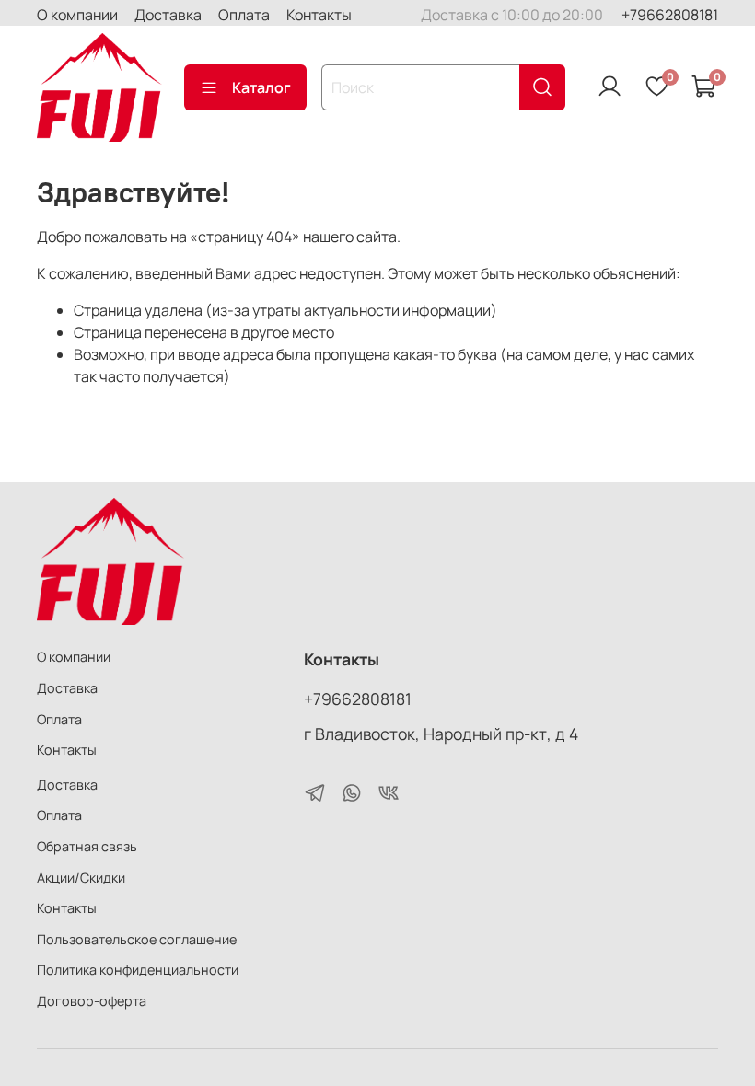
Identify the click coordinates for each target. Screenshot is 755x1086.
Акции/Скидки (81, 877)
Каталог (261, 87)
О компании (77, 15)
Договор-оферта (91, 1001)
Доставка (168, 15)
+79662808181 (669, 15)
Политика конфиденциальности (137, 969)
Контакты (319, 15)
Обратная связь (87, 846)
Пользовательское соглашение (137, 939)
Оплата (244, 15)
